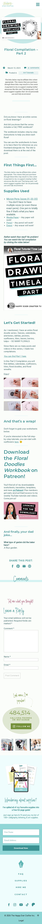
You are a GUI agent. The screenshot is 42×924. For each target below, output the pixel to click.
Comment (9, 628)
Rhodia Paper (12, 217)
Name (7, 656)
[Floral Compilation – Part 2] (30, 566)
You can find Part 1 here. (15, 356)
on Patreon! (18, 490)
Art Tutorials (28, 73)
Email (7, 665)
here (17, 442)
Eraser (9, 225)
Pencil (9, 223)
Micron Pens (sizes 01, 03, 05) (22, 198)
